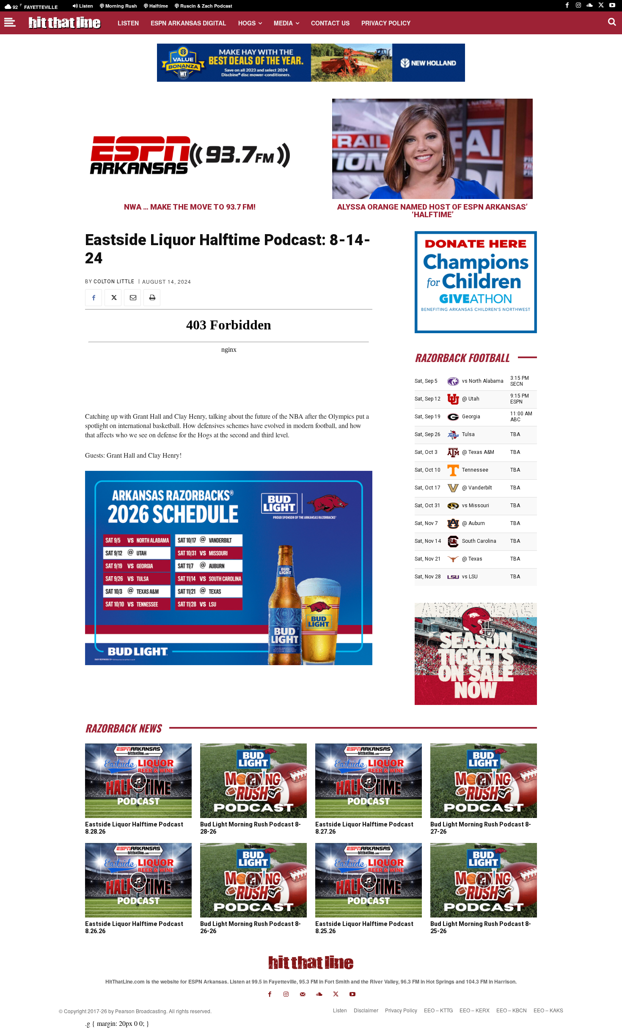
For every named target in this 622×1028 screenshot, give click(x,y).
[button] (612, 21)
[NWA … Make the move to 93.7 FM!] (189, 149)
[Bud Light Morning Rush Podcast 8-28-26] (253, 780)
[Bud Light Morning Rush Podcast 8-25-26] (483, 880)
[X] (601, 5)
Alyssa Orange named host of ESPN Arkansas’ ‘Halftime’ (432, 210)
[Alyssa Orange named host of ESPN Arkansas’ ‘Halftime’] (432, 149)
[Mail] (302, 994)
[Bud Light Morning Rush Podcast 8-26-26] (253, 880)
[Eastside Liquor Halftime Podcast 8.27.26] (368, 780)
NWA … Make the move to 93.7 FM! (190, 206)
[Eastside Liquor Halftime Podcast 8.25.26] (368, 880)
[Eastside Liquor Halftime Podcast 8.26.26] (138, 880)
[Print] (151, 297)
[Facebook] (567, 5)
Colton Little (114, 281)
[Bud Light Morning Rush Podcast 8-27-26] (483, 780)
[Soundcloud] (589, 5)
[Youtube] (612, 5)
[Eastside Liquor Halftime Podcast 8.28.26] (138, 780)
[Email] (132, 297)
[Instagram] (578, 5)
